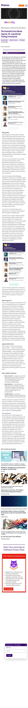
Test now (21, 5)
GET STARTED (8, 589)
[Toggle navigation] (5, 5)
